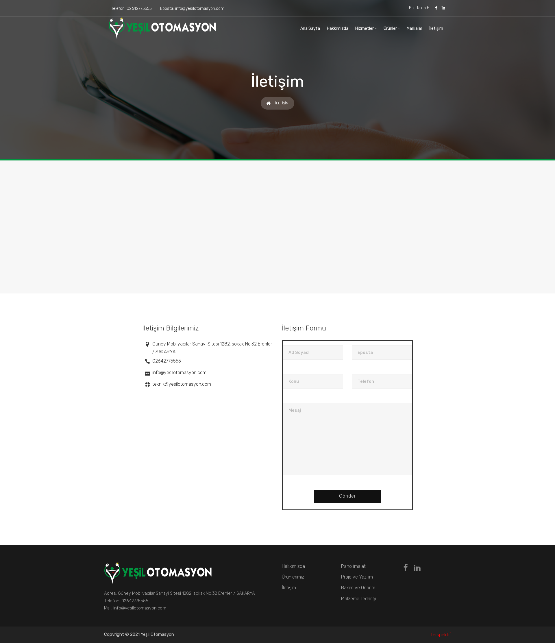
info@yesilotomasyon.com (199, 8)
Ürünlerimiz (293, 577)
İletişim (436, 28)
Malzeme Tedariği (358, 598)
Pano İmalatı (354, 566)
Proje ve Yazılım (357, 577)
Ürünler (390, 28)
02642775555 (139, 8)
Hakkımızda (337, 28)
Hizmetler (364, 28)
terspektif (441, 635)
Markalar (414, 28)
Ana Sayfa (310, 28)
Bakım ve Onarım (358, 587)
